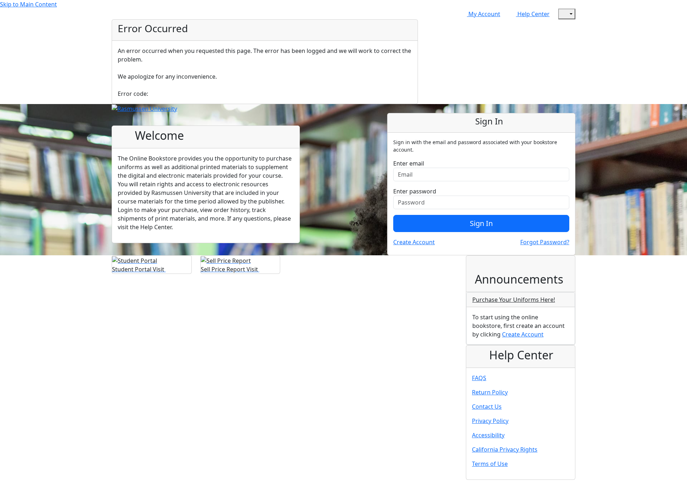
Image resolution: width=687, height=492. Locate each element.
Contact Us (487, 406)
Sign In (481, 223)
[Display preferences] (566, 14)
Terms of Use (490, 464)
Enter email (408, 163)
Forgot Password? (544, 242)
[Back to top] (7, 487)
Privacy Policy (490, 421)
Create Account (414, 242)
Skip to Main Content (28, 4)
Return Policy (490, 392)
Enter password (414, 191)
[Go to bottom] (23, 487)
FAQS (479, 378)
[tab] (521, 299)
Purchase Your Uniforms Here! (513, 300)
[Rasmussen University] (144, 108)
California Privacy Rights (504, 449)
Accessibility (488, 435)
